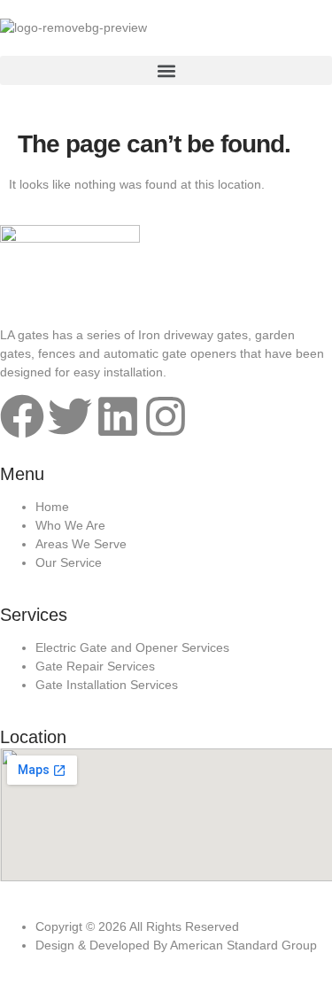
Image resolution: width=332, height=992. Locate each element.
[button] (166, 70)
